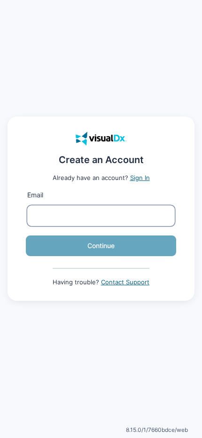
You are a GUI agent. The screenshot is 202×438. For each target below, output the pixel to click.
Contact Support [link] (125, 282)
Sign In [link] (140, 177)
